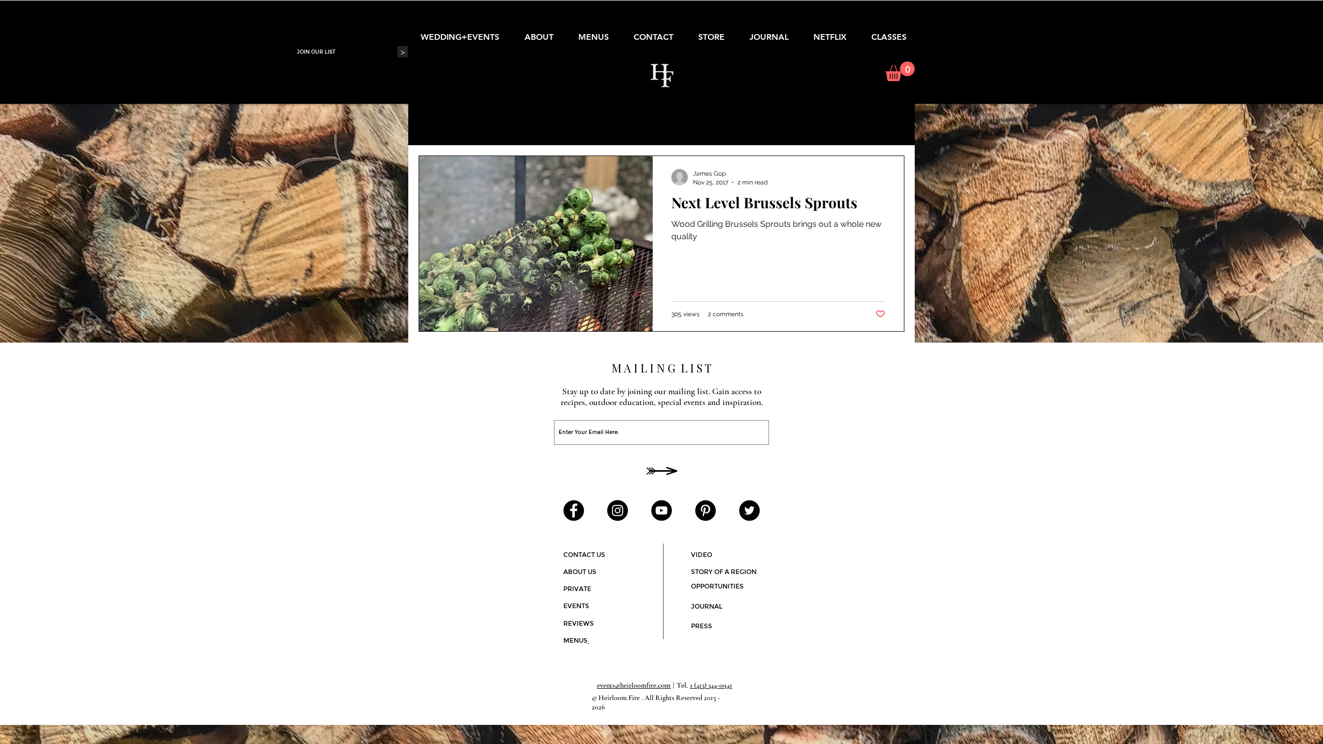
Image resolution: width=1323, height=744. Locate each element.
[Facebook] (573, 510)
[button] (900, 71)
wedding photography (506, 124)
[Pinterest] (705, 510)
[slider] (891, 535)
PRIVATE (577, 588)
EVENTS (576, 605)
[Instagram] (617, 510)
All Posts (433, 124)
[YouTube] (661, 510)
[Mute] (879, 536)
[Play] (757, 540)
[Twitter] (749, 510)
